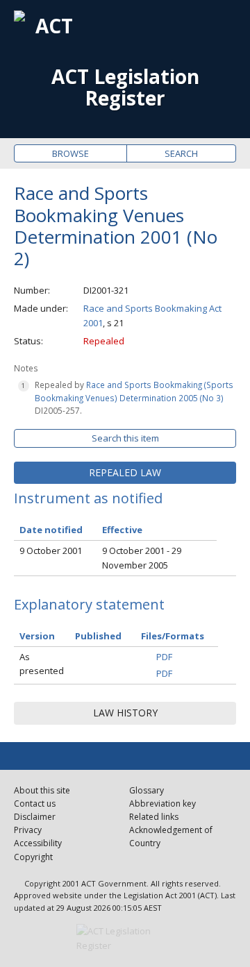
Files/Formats (172, 636)
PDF (164, 656)
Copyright (33, 857)
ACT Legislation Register (125, 87)
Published (98, 636)
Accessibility (38, 843)
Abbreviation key (162, 803)
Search (181, 153)
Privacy (28, 830)
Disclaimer (35, 817)
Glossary (146, 790)
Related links (153, 817)
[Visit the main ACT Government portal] (125, 938)
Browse (70, 153)
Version (37, 636)
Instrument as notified (88, 498)
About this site (42, 790)
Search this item (125, 438)
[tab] (125, 473)
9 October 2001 (50, 550)
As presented (41, 664)
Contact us (35, 803)
